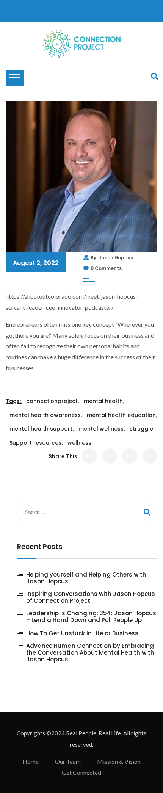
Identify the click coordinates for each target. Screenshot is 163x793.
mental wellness (101, 429)
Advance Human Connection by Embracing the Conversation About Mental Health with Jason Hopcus (90, 653)
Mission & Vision (119, 761)
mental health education (121, 415)
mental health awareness (45, 415)
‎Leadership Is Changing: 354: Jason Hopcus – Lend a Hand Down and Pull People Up (91, 617)
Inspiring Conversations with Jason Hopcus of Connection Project (90, 597)
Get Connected (81, 772)
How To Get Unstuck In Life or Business (82, 633)
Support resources (35, 443)
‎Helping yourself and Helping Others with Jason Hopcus (86, 578)
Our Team (68, 761)
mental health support (40, 429)
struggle (141, 429)
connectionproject (52, 401)
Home (30, 761)
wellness (79, 443)
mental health (103, 401)
